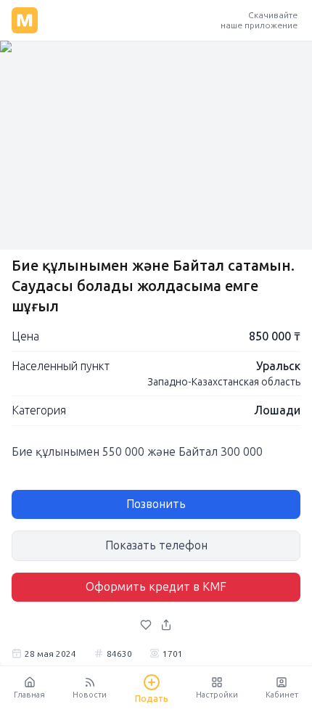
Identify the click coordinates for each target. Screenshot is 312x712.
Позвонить (156, 504)
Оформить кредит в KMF (156, 587)
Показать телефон (156, 545)
